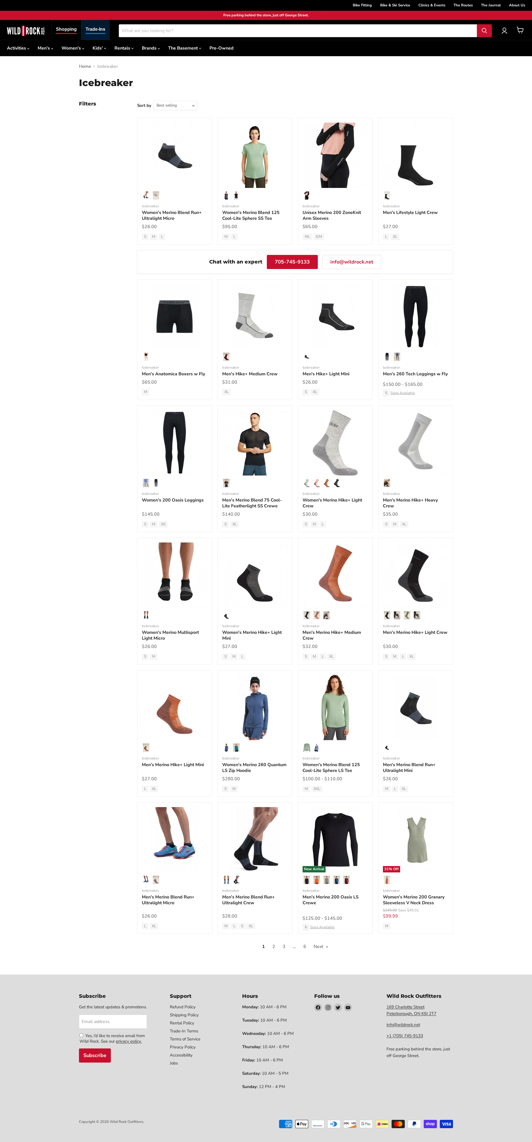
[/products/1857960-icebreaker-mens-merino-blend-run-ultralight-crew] (255, 839)
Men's (44, 48)
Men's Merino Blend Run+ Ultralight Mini (409, 768)
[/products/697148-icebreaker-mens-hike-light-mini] (335, 316)
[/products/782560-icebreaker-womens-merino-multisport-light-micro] (174, 575)
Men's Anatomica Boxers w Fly (173, 374)
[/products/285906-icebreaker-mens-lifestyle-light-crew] (415, 155)
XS (163, 524)
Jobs (174, 1063)
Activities (17, 48)
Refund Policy (183, 1007)
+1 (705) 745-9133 (405, 1035)
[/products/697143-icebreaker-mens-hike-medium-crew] (255, 316)
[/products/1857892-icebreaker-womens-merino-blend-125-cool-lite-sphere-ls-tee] (335, 707)
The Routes (463, 5)
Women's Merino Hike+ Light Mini (252, 635)
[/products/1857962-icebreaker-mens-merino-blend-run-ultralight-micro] (174, 839)
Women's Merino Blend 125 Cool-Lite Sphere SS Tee (251, 215)
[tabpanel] (26, 30)
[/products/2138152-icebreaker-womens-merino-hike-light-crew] (335, 443)
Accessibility (181, 1055)
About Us (517, 5)
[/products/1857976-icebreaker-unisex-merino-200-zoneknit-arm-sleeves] (335, 155)
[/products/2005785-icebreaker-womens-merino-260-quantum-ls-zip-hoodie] (255, 707)
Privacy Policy (183, 1047)
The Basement (183, 48)
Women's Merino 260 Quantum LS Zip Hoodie (254, 768)
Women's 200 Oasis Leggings (173, 500)
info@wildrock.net (351, 262)
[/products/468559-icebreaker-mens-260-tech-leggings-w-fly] (415, 316)
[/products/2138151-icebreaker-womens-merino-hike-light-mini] (255, 575)
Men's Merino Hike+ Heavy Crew (410, 503)
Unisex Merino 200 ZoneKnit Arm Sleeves (332, 215)
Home (85, 66)
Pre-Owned (221, 48)
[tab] (66, 30)
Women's (72, 48)
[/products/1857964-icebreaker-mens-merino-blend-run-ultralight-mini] (415, 707)
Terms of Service (185, 1039)
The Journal (491, 5)
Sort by (144, 105)
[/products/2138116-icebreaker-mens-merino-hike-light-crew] (415, 575)
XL (395, 236)
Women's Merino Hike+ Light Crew (332, 503)
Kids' (98, 48)
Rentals (122, 48)
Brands (150, 48)
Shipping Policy (184, 1015)
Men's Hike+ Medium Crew (250, 374)
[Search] (484, 30)
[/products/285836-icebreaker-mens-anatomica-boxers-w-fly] (174, 316)
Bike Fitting (362, 5)
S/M (319, 236)
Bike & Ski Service (395, 5)
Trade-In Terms (184, 1031)
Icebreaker (150, 206)
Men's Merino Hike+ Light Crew (415, 632)
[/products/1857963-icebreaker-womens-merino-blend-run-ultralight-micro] (174, 155)
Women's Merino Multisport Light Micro (170, 635)
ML (307, 236)
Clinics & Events (431, 5)
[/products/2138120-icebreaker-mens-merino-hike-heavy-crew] (415, 443)
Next (319, 947)
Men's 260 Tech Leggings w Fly (415, 374)
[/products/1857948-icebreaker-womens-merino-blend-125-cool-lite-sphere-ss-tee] (255, 155)
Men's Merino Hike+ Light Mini (173, 765)
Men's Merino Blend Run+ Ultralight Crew (248, 900)
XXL (317, 788)
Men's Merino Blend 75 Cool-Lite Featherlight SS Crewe (252, 503)
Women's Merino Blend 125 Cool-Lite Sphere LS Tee (331, 768)
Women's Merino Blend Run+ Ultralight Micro (172, 215)
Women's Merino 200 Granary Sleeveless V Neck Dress (413, 900)
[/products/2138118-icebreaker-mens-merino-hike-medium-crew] (335, 575)
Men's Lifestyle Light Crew (410, 213)
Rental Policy (182, 1023)
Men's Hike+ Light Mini (326, 374)
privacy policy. (129, 1041)
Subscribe (94, 1055)
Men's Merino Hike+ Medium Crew (332, 635)
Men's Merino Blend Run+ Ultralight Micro (168, 900)
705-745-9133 (292, 262)
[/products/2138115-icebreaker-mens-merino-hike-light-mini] (174, 707)
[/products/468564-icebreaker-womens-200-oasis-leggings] (174, 443)
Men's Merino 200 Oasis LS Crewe (331, 900)
